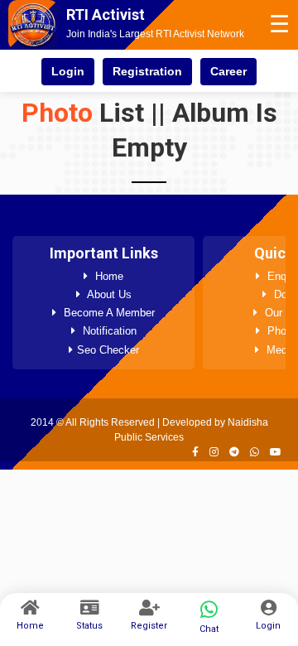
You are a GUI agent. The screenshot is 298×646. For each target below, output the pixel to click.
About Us (108, 294)
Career (228, 71)
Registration (147, 71)
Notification (108, 331)
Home (107, 276)
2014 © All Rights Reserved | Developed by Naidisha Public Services (149, 430)
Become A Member (107, 312)
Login (67, 71)
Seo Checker (108, 350)
